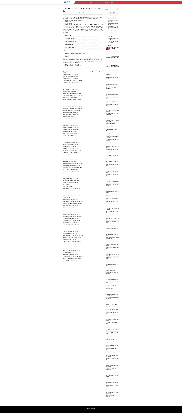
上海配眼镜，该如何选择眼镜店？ (68, 101)
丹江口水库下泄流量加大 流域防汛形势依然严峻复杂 (70, 89)
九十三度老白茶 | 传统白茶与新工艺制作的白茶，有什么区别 (72, 150)
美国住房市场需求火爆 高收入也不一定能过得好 (70, 212)
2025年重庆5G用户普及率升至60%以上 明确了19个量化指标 (72, 176)
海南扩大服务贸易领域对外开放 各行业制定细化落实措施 (71, 188)
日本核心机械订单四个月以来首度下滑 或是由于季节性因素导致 (72, 201)
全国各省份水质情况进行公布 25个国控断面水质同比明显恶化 (72, 99)
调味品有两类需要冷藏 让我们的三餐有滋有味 (69, 146)
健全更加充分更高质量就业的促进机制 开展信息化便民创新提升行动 (73, 235)
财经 (87, 2)
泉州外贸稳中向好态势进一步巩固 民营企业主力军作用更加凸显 (72, 246)
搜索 (117, 9)
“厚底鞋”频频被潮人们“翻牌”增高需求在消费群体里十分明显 (72, 157)
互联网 (112, 2)
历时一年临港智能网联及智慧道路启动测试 (69, 191)
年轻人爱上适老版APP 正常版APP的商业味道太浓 (70, 152)
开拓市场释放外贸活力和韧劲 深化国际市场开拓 (70, 239)
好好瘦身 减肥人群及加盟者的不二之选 (69, 227)
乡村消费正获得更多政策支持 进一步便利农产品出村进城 (71, 260)
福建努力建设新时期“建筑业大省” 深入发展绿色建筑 (70, 102)
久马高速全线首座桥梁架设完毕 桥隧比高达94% (70, 233)
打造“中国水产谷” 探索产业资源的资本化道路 (69, 91)
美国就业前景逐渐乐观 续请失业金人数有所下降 (70, 131)
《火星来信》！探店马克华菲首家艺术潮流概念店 (70, 85)
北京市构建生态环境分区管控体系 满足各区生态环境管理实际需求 (72, 106)
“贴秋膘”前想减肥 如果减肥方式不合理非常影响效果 (70, 76)
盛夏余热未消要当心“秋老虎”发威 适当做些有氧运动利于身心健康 (72, 167)
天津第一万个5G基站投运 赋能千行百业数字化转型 (70, 173)
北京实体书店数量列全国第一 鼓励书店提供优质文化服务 (71, 220)
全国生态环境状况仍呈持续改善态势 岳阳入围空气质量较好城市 (72, 95)
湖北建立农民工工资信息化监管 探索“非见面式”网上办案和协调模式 (73, 87)
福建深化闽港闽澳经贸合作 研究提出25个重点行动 (70, 114)
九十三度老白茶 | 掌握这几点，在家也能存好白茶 (70, 222)
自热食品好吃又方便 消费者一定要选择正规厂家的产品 (71, 74)
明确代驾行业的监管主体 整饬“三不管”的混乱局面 (70, 78)
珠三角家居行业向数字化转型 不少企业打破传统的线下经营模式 (115, 52)
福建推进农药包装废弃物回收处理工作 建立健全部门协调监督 (72, 243)
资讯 (80, 2)
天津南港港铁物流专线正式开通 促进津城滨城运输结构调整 (71, 174)
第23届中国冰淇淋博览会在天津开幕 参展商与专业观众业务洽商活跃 (115, 61)
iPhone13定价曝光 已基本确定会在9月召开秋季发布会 (71, 224)
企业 (91, 2)
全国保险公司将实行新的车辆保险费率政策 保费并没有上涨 (71, 165)
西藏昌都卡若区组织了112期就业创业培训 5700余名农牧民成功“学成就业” (115, 70)
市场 (98, 2)
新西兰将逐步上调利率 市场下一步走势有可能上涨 (70, 214)
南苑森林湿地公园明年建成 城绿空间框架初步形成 (70, 148)
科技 (117, 2)
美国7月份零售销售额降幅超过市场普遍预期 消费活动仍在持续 (72, 203)
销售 (105, 2)
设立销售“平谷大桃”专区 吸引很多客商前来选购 (70, 135)
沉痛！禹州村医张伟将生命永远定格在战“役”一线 (70, 84)
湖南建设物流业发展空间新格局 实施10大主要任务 (70, 112)
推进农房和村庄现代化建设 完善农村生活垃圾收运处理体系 (71, 110)
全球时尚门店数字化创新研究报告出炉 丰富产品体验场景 (71, 154)
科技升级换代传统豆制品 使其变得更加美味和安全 (70, 159)
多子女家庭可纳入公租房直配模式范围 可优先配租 (70, 218)
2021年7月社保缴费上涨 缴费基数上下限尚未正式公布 (71, 180)
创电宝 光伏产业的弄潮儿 (67, 197)
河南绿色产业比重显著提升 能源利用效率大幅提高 (70, 193)
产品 (108, 2)
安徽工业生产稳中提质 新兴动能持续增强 (69, 116)
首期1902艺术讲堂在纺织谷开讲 (110, 306)
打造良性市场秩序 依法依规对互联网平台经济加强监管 (71, 140)
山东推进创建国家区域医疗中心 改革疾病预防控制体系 (71, 121)
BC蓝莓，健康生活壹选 (66, 184)
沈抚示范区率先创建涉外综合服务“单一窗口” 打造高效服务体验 (72, 258)
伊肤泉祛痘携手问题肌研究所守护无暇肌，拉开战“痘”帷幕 (71, 142)
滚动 (101, 2)
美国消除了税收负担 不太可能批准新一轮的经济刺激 (70, 123)
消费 (94, 2)
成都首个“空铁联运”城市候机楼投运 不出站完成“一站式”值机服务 (72, 133)
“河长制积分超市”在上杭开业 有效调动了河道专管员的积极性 (72, 241)
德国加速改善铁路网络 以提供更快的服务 (112, 155)
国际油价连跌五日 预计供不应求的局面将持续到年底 (70, 125)
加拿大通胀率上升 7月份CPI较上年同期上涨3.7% (70, 210)
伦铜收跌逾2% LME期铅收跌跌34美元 (68, 207)
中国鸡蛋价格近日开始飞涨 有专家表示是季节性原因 (70, 226)
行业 (84, 2)
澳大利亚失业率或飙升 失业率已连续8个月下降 (70, 199)
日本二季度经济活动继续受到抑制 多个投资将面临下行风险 (71, 205)
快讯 (77, 2)
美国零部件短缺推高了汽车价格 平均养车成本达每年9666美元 (72, 216)
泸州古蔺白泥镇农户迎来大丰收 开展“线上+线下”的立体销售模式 (72, 80)
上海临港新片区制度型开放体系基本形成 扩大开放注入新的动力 (72, 190)
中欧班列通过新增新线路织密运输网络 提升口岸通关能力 (71, 229)
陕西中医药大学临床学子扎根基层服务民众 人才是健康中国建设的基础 (115, 57)
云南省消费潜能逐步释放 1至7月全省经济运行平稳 (70, 104)
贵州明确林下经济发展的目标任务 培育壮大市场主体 (70, 182)
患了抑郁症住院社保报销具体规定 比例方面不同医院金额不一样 (72, 163)
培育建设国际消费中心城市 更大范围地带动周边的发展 (71, 262)
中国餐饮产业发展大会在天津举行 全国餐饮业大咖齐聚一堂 (71, 171)
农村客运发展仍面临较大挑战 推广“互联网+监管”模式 (71, 138)
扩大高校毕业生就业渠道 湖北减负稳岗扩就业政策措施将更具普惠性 (73, 256)
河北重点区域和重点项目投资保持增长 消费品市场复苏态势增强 (72, 108)
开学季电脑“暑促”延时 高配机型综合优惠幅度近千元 (70, 169)
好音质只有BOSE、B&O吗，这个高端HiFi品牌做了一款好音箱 (72, 237)
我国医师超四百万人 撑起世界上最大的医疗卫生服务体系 (71, 137)
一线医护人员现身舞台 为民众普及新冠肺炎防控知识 (115, 66)
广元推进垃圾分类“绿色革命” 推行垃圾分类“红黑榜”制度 (71, 82)
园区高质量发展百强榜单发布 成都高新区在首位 (70, 252)
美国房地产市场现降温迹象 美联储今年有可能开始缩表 (71, 127)
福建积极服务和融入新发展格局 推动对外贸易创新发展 (71, 118)
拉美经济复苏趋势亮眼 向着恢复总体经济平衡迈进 (70, 129)
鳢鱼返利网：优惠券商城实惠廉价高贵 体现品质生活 (70, 144)
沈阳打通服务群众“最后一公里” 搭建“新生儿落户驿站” (71, 254)
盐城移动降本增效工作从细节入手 (68, 186)
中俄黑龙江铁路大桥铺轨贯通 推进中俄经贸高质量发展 (71, 231)
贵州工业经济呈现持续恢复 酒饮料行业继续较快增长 (70, 178)
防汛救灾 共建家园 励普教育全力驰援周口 (115, 48)
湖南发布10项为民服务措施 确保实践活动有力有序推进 (71, 97)
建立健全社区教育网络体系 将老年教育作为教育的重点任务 (71, 250)
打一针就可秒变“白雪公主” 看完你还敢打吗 (69, 161)
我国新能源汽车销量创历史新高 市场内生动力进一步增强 (71, 195)
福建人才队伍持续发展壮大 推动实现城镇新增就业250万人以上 (72, 248)
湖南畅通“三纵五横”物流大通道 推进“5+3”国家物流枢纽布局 (72, 93)
